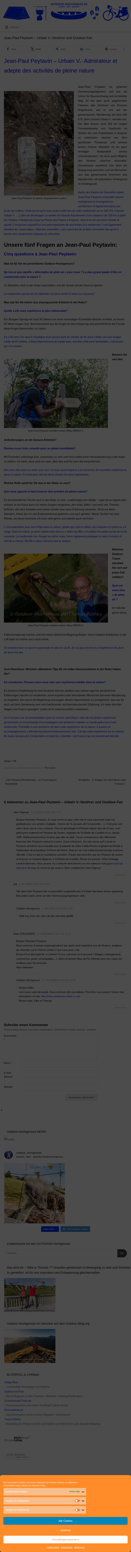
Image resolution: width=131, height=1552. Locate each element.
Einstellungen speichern (65, 1539)
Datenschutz (66, 1547)
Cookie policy (53, 1547)
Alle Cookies (65, 1520)
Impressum (79, 1547)
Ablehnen (65, 1530)
